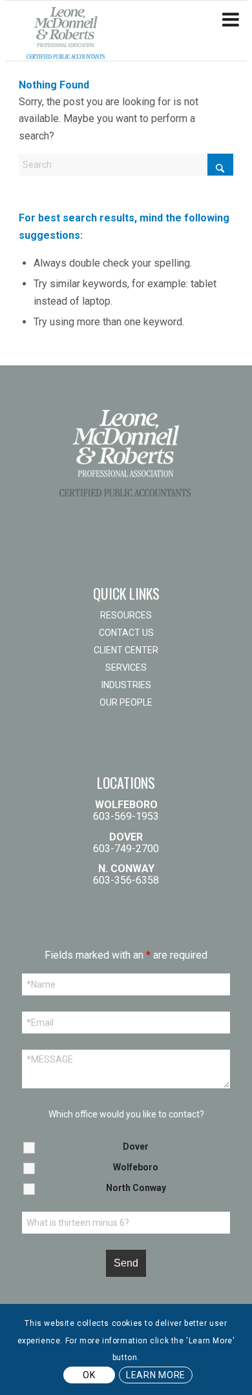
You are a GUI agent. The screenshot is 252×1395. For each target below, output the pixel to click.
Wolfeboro (135, 1167)
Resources (126, 615)
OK (89, 1375)
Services (126, 667)
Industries (126, 685)
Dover (136, 1146)
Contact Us (126, 632)
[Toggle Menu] (230, 20)
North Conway (136, 1188)
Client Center (126, 650)
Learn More (155, 1375)
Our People (126, 702)
